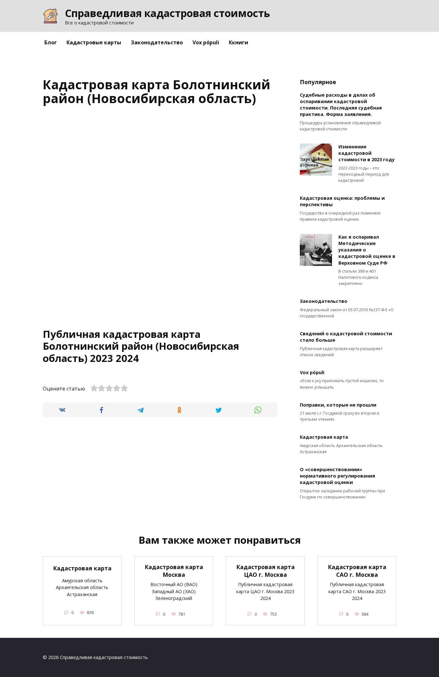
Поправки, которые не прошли (338, 405)
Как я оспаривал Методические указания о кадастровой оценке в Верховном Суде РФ (366, 250)
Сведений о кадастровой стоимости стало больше (346, 337)
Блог (50, 42)
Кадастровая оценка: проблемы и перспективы (342, 201)
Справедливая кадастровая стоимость (167, 13)
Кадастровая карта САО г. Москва (357, 571)
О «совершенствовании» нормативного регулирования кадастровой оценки (337, 475)
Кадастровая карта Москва (174, 571)
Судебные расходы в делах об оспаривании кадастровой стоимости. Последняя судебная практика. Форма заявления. (341, 104)
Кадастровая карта (324, 437)
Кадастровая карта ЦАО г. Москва (265, 571)
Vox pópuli (206, 42)
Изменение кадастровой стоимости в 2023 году (366, 153)
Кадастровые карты (94, 42)
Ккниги (238, 42)
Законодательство (157, 42)
